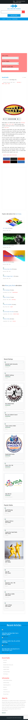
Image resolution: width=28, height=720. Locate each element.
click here (7, 127)
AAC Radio (5, 228)
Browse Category (5, 61)
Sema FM (5, 660)
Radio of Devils (6, 297)
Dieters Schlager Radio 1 (8, 276)
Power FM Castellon (7, 304)
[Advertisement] (14, 36)
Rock (9, 83)
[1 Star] (2, 79)
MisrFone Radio (6, 667)
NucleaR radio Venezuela (8, 664)
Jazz (6, 83)
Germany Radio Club (7, 269)
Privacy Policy (5, 694)
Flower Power (6, 245)
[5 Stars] (8, 79)
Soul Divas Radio (6, 671)
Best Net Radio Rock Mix (8, 311)
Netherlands (15, 292)
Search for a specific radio (7, 66)
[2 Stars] (4, 79)
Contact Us (5, 689)
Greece (14, 321)
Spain (11, 306)
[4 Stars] (7, 79)
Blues (3, 83)
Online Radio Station (17, 2)
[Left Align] (23, 12)
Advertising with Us (7, 684)
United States (16, 314)
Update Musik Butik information (10, 155)
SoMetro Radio (6, 669)
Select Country (5, 55)
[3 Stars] (5, 79)
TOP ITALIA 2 (5, 674)
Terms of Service (6, 691)
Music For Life (6, 262)
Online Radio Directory (20, 1)
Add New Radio (14, 15)
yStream (4, 662)
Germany (9, 19)
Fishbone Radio (6, 318)
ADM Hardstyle (6, 290)
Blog (14, 1)
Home (3, 19)
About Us (5, 687)
